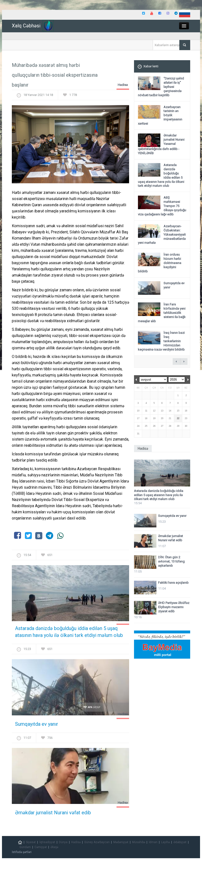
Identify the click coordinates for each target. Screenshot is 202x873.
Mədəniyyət (120, 842)
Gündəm (25, 847)
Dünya (63, 842)
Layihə (165, 842)
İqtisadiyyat (47, 842)
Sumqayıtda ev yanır (36, 724)
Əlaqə (54, 847)
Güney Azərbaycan (97, 842)
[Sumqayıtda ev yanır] (70, 689)
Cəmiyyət (40, 847)
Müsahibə (138, 842)
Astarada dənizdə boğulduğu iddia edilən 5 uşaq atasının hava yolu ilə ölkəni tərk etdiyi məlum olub (69, 631)
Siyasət (31, 842)
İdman (153, 842)
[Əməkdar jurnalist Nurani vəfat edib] (70, 777)
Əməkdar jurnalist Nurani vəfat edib (53, 813)
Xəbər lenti (150, 66)
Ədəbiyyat (179, 842)
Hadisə (123, 85)
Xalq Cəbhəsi (26, 26)
